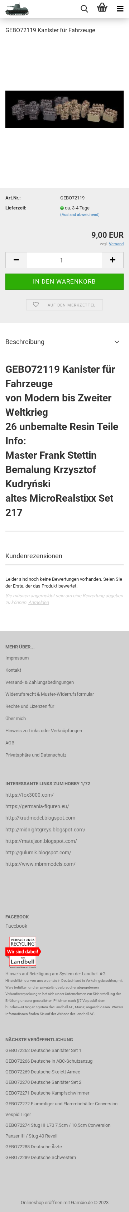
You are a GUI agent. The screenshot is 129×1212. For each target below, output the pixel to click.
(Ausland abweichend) (80, 214)
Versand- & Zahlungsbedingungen (39, 682)
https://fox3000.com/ (29, 795)
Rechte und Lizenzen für (29, 706)
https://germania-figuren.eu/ (37, 806)
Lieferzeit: (16, 208)
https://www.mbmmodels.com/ (40, 864)
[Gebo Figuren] (14, 9)
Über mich (15, 718)
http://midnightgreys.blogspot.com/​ (45, 829)
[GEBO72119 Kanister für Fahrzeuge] (64, 94)
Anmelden (38, 602)
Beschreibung (24, 342)
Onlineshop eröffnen (41, 1202)
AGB (9, 742)
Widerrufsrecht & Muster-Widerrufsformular (49, 694)
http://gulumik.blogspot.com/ (38, 852)
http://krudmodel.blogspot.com (40, 818)
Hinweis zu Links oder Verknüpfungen (43, 730)
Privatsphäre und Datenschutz (35, 755)
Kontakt (13, 670)
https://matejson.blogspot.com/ (41, 841)
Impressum (17, 658)
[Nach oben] (109, 1201)
